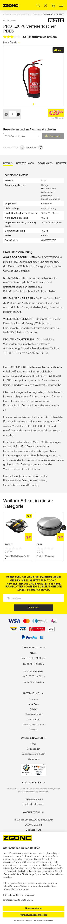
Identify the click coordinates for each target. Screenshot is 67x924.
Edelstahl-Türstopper (45, 556)
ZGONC (8, 544)
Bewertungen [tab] (25, 163)
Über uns (33, 699)
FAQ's (33, 743)
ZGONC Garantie (33, 824)
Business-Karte (33, 829)
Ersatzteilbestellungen (33, 804)
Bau (7, 14)
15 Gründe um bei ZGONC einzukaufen (33, 819)
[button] (33, 104)
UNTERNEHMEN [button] (32, 693)
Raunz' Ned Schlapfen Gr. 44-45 (17, 557)
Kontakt (33, 729)
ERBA (39, 544)
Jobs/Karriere (33, 719)
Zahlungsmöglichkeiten (33, 754)
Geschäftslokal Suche (33, 724)
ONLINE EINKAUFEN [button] (32, 738)
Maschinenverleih (33, 714)
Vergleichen (31, 147)
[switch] (38, 773)
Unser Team (33, 704)
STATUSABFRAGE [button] (32, 782)
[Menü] (44, 765)
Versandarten (33, 748)
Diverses (36, 14)
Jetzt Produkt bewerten (44, 37)
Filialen (33, 709)
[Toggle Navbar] (61, 5)
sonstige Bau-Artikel (21, 14)
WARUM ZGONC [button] (32, 812)
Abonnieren (33, 607)
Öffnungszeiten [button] (32, 647)
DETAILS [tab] (8, 163)
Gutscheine (33, 759)
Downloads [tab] (45, 163)
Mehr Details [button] (10, 42)
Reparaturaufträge (34, 799)
